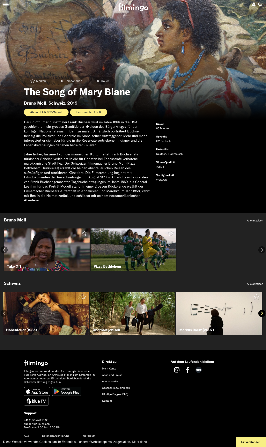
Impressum (88, 435)
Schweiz (56, 103)
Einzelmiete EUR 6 (88, 112)
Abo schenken (110, 381)
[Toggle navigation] (5, 4)
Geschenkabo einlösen (116, 388)
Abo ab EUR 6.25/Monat (46, 112)
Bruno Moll (35, 103)
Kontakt (107, 400)
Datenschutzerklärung (55, 435)
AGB (26, 435)
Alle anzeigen (255, 220)
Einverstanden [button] (251, 441)
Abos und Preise (112, 375)
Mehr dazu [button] (139, 441)
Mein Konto (109, 368)
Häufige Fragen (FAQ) (115, 394)
